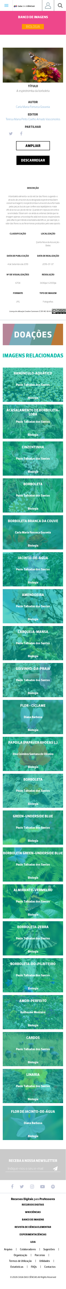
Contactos (50, 1267)
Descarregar (33, 160)
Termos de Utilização (22, 1261)
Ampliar (32, 146)
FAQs (36, 1267)
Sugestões (51, 1249)
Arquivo (10, 1249)
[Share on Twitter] (10, 134)
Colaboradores (30, 1249)
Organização (22, 1255)
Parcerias (42, 1255)
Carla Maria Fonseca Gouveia (33, 107)
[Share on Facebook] (21, 134)
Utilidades (46, 1261)
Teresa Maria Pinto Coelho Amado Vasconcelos (33, 119)
